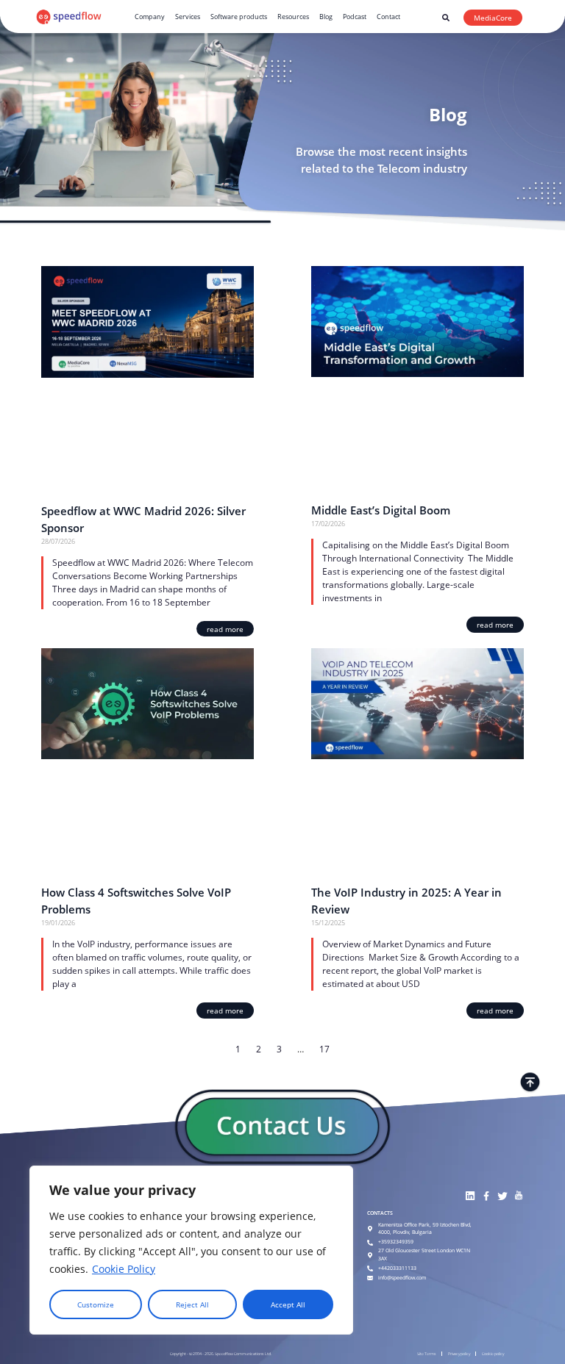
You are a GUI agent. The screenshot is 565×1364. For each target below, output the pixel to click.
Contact (388, 16)
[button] (445, 17)
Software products (238, 16)
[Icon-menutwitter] (502, 1196)
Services (187, 16)
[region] (191, 1250)
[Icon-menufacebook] (486, 1196)
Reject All (192, 1304)
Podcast (354, 16)
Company (150, 16)
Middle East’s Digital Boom (380, 510)
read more (225, 629)
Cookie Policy (123, 1269)
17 (324, 1049)
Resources (293, 16)
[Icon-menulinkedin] (469, 1196)
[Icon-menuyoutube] (518, 1196)
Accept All (288, 1304)
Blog (326, 16)
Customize (95, 1304)
